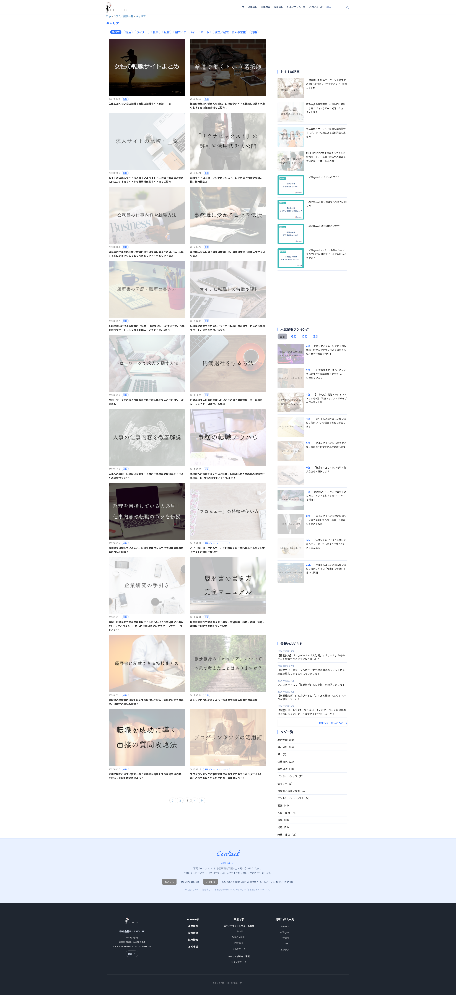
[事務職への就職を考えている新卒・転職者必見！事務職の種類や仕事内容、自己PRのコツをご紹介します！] (228, 437)
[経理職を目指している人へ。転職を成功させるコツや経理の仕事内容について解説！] (147, 511)
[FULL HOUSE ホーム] (117, 7)
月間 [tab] (304, 336)
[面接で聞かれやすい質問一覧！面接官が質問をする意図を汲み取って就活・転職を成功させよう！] (147, 737)
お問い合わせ (316, 7)
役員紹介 (193, 933)
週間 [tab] (293, 336)
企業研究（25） (286, 761)
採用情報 (278, 7)
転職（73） (284, 827)
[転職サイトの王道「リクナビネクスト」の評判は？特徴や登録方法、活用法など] (228, 141)
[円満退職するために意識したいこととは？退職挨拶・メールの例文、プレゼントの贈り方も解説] (228, 363)
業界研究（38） (286, 769)
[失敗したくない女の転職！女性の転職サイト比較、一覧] (147, 67)
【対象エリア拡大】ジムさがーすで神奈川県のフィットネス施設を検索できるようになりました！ (311, 671)
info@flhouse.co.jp (190, 881)
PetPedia (238, 942)
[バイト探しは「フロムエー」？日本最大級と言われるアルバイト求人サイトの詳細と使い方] (228, 511)
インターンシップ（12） (291, 776)
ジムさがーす (238, 948)
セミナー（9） (286, 783)
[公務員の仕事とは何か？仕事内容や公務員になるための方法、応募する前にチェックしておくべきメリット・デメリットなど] (147, 215)
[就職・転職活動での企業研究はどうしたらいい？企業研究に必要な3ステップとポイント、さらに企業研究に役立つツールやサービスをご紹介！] (147, 585)
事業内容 (265, 7)
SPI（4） (283, 754)
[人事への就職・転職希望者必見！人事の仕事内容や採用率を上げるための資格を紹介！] (147, 437)
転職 (125, 98)
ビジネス (285, 937)
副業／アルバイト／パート (216, 543)
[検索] (347, 7)
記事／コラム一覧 (296, 7)
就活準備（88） (286, 739)
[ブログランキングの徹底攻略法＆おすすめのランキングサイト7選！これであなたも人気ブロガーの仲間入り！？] (228, 737)
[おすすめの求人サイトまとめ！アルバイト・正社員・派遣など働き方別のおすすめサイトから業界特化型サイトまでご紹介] (147, 141)
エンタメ (285, 949)
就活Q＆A (284, 932)
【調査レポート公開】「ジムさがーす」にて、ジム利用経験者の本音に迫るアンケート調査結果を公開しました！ (312, 711)
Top (108, 16)
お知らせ (193, 946)
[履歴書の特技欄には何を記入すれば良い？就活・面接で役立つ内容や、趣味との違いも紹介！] (147, 663)
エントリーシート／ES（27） (294, 798)
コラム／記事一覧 (123, 16)
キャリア (141, 16)
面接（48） (284, 805)
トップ (240, 7)
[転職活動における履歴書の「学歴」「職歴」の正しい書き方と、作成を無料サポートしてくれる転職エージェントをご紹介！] (147, 289)
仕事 (207, 695)
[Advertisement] (307, 43)
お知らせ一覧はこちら (330, 723)
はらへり (239, 931)
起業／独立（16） (288, 834)
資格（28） (284, 820)
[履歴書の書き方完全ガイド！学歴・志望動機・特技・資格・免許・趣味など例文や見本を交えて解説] (228, 585)
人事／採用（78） (288, 812)
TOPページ (193, 919)
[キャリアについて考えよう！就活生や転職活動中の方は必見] (228, 663)
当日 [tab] (282, 336)
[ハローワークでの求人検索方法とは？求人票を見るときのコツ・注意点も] (147, 363)
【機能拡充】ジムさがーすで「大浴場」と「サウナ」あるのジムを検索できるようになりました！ (311, 657)
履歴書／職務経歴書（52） (293, 791)
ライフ (285, 943)
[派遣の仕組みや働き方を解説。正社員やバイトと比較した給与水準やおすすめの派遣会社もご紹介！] (228, 67)
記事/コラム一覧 (285, 919)
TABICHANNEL (239, 937)
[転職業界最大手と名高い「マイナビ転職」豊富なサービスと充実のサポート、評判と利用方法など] (228, 289)
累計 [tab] (315, 336)
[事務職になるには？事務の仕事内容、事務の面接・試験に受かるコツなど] (228, 215)
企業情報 (252, 7)
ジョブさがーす (238, 961)
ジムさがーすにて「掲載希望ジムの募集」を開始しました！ (311, 684)
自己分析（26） (286, 747)
